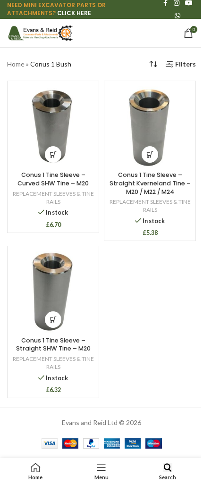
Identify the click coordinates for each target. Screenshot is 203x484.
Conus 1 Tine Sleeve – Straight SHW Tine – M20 (53, 344)
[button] (53, 154)
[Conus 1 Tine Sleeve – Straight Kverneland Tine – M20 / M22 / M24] (150, 126)
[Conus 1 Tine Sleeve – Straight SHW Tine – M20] (53, 292)
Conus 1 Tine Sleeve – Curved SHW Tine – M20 (53, 179)
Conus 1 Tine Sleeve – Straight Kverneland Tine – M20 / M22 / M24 (150, 183)
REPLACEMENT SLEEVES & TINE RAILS (53, 197)
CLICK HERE (74, 13)
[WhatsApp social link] (177, 15)
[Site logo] (40, 32)
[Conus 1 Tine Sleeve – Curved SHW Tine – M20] (53, 126)
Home (16, 64)
